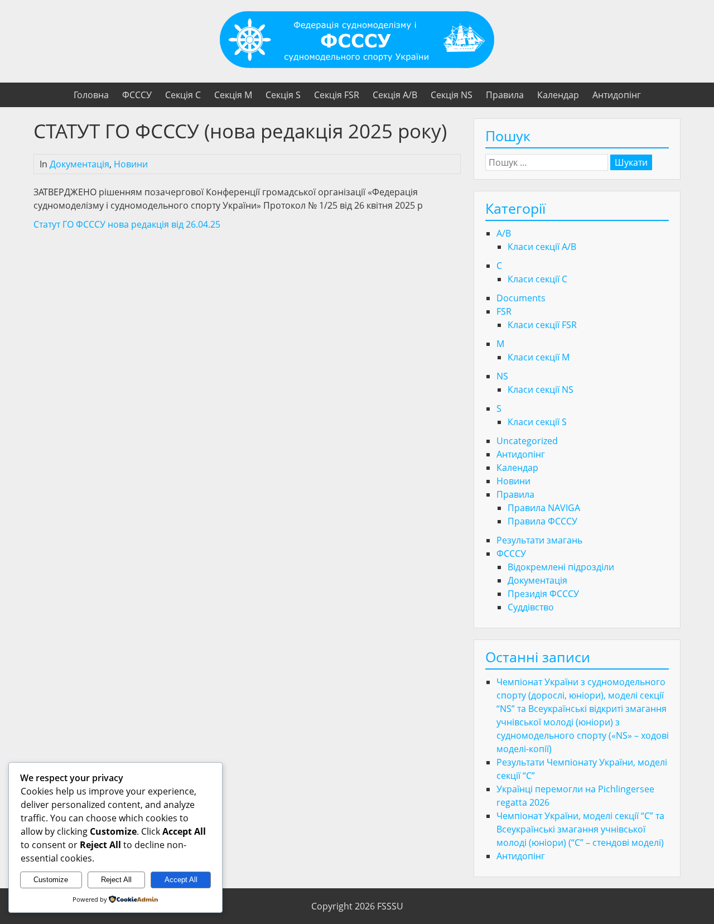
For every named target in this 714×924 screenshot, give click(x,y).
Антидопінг (616, 95)
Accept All (181, 879)
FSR (504, 311)
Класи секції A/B (542, 246)
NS (502, 376)
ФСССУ (137, 95)
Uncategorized (527, 441)
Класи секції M (539, 357)
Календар (558, 95)
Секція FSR (336, 95)
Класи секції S (537, 422)
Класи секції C (537, 279)
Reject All (116, 879)
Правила (505, 95)
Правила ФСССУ (542, 521)
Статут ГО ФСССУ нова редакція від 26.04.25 (126, 224)
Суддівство (531, 607)
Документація (79, 164)
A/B (503, 233)
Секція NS (451, 95)
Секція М (233, 95)
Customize (50, 879)
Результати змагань (539, 540)
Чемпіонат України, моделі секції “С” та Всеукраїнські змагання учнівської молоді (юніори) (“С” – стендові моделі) (580, 829)
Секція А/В (395, 95)
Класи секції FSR (542, 325)
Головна (91, 95)
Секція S (283, 95)
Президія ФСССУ (543, 594)
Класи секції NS (540, 389)
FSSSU (390, 906)
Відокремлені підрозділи (561, 567)
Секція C (183, 95)
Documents (521, 298)
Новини (131, 164)
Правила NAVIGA (544, 508)
